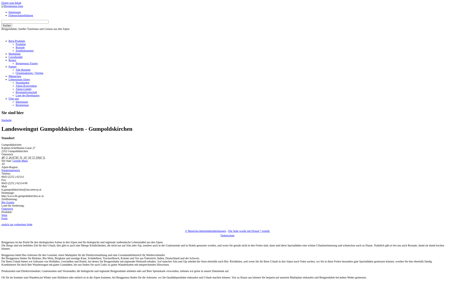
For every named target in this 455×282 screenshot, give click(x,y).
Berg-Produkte (17, 41)
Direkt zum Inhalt (11, 2)
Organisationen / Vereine (29, 73)
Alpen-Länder (23, 89)
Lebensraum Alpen (19, 79)
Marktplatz (15, 53)
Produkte (21, 44)
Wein (4, 215)
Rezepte (20, 47)
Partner (13, 66)
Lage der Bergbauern (27, 95)
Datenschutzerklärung (21, 15)
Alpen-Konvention (26, 85)
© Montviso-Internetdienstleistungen (205, 231)
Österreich (7, 208)
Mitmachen (15, 76)
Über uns (14, 98)
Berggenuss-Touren (27, 63)
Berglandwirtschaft (26, 92)
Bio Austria (7, 202)
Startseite (6, 120)
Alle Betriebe (23, 69)
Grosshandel (16, 57)
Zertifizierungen (25, 50)
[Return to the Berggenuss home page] (12, 6)
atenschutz (227, 235)
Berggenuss (22, 105)
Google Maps (20, 160)
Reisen (12, 60)
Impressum (15, 12)
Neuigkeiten (22, 82)
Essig (4, 218)
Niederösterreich (10, 170)
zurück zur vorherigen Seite (16, 224)
